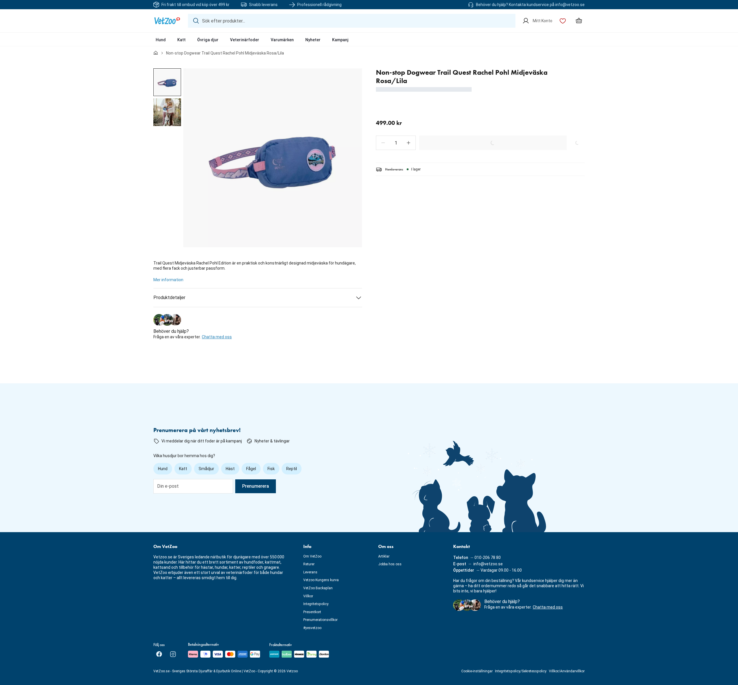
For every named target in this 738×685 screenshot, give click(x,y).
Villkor (308, 596)
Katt (181, 39)
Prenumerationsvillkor (320, 620)
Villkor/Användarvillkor (567, 671)
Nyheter (313, 39)
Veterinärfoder (244, 39)
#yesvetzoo (312, 628)
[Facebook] (159, 654)
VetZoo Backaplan (318, 588)
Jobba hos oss (390, 564)
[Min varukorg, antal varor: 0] (579, 21)
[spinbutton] (396, 143)
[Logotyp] (167, 20)
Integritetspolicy (316, 604)
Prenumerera (255, 486)
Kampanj (340, 39)
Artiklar (383, 556)
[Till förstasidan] (155, 53)
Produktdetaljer (169, 297)
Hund (161, 39)
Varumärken (282, 39)
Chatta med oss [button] (217, 337)
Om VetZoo (312, 556)
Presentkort (312, 612)
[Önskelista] (562, 21)
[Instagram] (173, 654)
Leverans (310, 572)
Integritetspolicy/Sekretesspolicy (521, 671)
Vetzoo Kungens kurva (321, 580)
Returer (309, 564)
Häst (230, 468)
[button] (383, 143)
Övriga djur (208, 39)
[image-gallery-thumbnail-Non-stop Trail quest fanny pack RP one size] (167, 82)
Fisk (271, 468)
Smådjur (206, 468)
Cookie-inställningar (477, 671)
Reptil (291, 468)
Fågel (251, 468)
